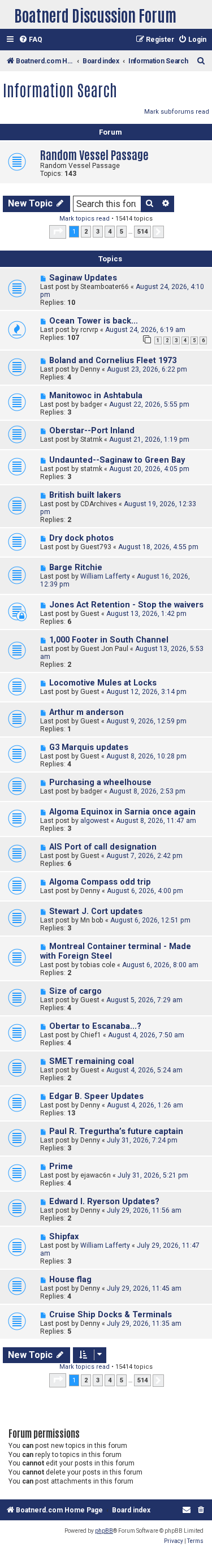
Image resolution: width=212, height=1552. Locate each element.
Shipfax (64, 1236)
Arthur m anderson (86, 712)
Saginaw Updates (83, 278)
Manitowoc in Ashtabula (95, 395)
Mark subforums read (176, 111)
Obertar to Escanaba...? (95, 1026)
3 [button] (97, 231)
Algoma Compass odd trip (100, 882)
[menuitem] (30, 40)
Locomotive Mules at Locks (103, 683)
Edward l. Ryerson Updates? (104, 1201)
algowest (94, 821)
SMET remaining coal (91, 1061)
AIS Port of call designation (103, 847)
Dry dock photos (81, 538)
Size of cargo (75, 991)
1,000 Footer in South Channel (108, 640)
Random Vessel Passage (94, 154)
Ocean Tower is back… (93, 321)
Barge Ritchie (75, 567)
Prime (61, 1166)
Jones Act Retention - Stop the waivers (126, 605)
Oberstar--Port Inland (92, 431)
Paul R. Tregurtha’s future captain (116, 1131)
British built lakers (85, 495)
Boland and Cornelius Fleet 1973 (112, 360)
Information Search (60, 89)
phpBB (104, 1531)
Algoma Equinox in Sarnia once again (122, 812)
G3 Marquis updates (88, 747)
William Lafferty (105, 576)
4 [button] (109, 231)
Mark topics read (84, 218)
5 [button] (121, 231)
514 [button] (142, 231)
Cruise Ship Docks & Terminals (110, 1315)
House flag (70, 1279)
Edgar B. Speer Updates (96, 1096)
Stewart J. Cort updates (95, 911)
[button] (57, 232)
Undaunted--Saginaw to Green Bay (117, 460)
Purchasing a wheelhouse (100, 782)
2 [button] (86, 231)
